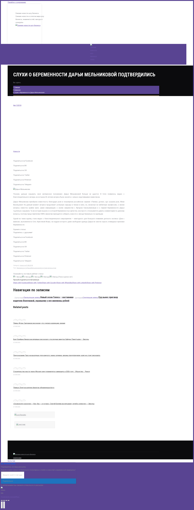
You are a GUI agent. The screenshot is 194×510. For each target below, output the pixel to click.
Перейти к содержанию (17, 2)
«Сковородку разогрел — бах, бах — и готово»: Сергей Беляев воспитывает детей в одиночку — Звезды (53, 404)
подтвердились (46, 268)
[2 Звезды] (26, 276)
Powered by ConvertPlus (10, 497)
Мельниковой (36, 268)
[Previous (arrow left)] (2, 504)
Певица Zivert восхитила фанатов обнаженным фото (33, 388)
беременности (22, 268)
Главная (17, 87)
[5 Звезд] (54, 276)
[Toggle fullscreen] (6, 500)
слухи (54, 268)
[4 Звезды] (45, 276)
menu (92, 59)
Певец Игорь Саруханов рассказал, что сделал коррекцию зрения (39, 323)
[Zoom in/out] (8, 500)
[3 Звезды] (36, 276)
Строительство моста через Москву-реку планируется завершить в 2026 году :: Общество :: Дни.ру (51, 372)
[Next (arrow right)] (4, 504)
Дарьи (29, 268)
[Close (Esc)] (2, 500)
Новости (17, 90)
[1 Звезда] (17, 276)
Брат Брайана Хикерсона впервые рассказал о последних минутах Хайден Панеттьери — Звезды (51, 339)
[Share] (4, 500)
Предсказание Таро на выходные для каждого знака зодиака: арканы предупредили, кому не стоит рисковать (56, 355)
